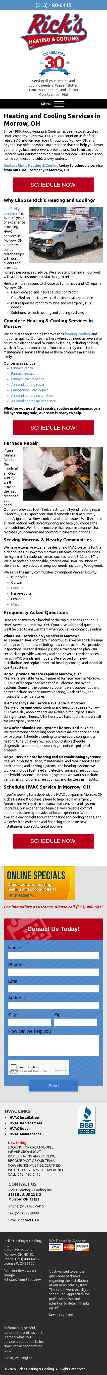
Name (15, 947)
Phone (15, 964)
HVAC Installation (24, 1118)
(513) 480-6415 (53, 5)
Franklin (17, 588)
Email (14, 981)
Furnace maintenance (27, 379)
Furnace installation (26, 374)
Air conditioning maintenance (33, 401)
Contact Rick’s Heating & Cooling (31, 166)
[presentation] (38, 1067)
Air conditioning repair (28, 385)
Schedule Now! (53, 185)
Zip (58, 1014)
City (13, 1014)
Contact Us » (28, 1220)
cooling (84, 334)
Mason (16, 604)
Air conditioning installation (32, 396)
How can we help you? (31, 1031)
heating (71, 334)
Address (17, 997)
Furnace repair (22, 368)
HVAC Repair (20, 1129)
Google (9, 1275)
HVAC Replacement (26, 1123)
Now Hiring (17, 1143)
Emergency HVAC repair (29, 390)
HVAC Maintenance (26, 1134)
